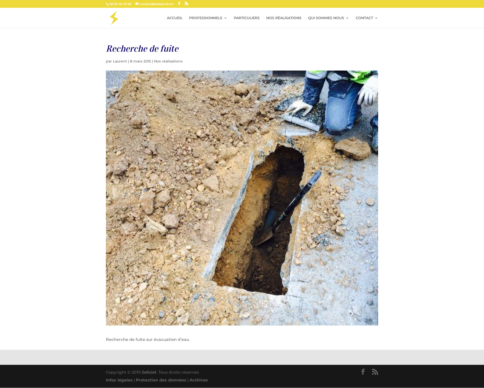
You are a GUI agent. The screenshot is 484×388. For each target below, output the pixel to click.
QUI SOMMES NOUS (326, 18)
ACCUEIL (175, 18)
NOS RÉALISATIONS (283, 18)
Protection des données (161, 380)
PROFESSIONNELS (205, 18)
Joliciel (149, 372)
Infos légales (119, 380)
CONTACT (364, 18)
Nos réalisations (168, 61)
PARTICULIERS (247, 18)
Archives (199, 380)
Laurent (120, 61)
